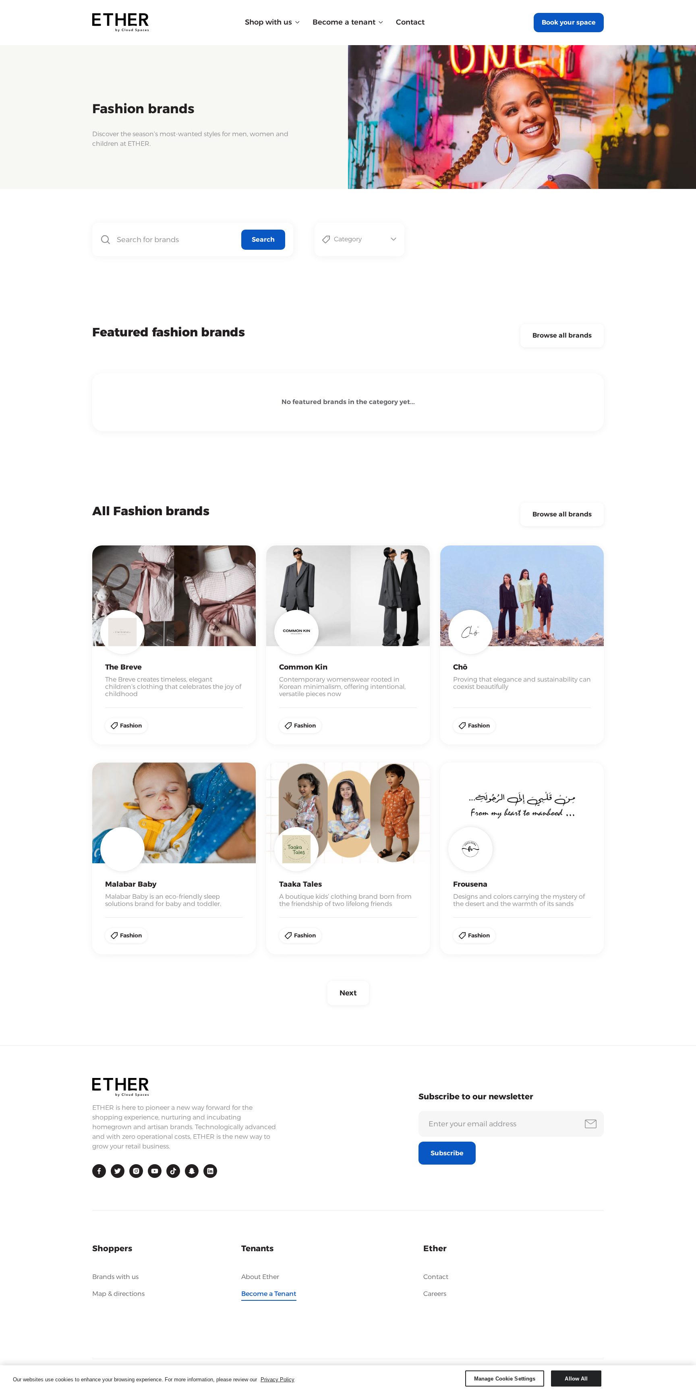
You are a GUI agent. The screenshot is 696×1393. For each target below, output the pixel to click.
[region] (348, 1379)
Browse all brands (562, 335)
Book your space (569, 22)
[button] (272, 22)
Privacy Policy (277, 1379)
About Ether (260, 1277)
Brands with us (115, 1277)
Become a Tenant (268, 1294)
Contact (410, 22)
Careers (434, 1294)
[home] (120, 22)
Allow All (576, 1378)
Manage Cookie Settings (505, 1378)
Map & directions (118, 1294)
